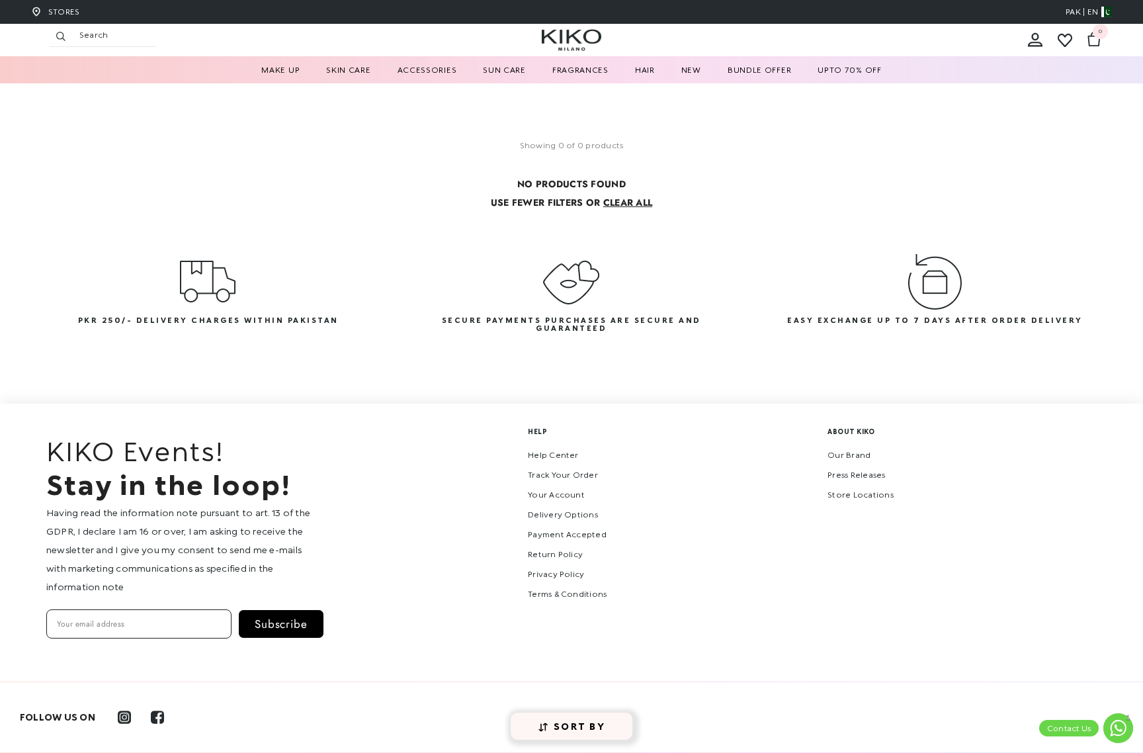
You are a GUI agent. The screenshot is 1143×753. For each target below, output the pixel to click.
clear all (628, 202)
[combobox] (114, 35)
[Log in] (1035, 40)
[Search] (185, 35)
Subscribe (281, 624)
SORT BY (579, 726)
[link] (208, 298)
